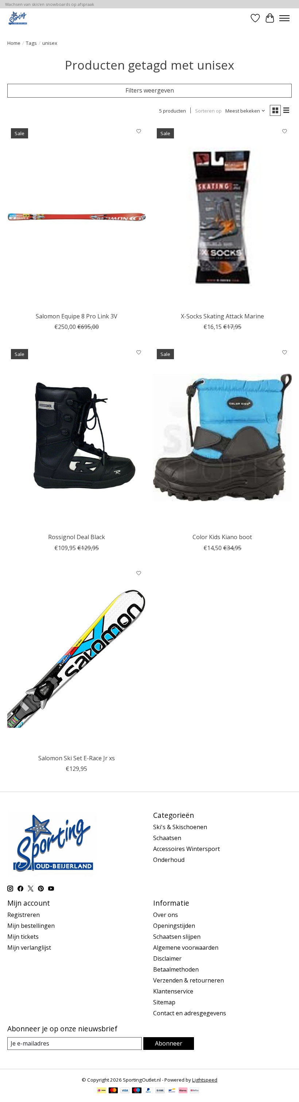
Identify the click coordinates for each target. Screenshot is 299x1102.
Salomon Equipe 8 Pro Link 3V (76, 316)
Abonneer (168, 1043)
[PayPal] (148, 1091)
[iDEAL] (101, 1091)
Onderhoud (169, 860)
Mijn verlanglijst (29, 948)
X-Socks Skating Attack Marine (222, 316)
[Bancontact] (171, 1091)
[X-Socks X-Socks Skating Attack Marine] (222, 217)
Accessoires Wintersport (186, 849)
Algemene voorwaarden (185, 948)
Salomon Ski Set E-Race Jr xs (76, 758)
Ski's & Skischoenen (180, 827)
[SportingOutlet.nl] (17, 18)
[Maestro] (136, 1091)
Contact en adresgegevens (189, 1013)
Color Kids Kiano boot (222, 537)
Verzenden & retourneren (188, 980)
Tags (31, 43)
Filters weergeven (149, 90)
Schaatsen (167, 838)
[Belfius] (194, 1091)
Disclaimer (167, 958)
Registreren (23, 915)
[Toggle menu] (284, 18)
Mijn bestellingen (31, 926)
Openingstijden (174, 926)
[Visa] (125, 1091)
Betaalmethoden (176, 969)
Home (13, 43)
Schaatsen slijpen (177, 937)
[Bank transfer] (160, 1091)
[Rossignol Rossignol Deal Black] (76, 437)
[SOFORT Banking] (183, 1091)
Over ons (165, 915)
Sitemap (164, 1002)
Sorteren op (208, 110)
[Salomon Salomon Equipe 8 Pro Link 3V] (76, 217)
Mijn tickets (23, 937)
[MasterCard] (113, 1091)
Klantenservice (173, 991)
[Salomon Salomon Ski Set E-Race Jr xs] (76, 658)
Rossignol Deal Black (76, 537)
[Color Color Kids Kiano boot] (222, 437)
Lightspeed (204, 1079)
